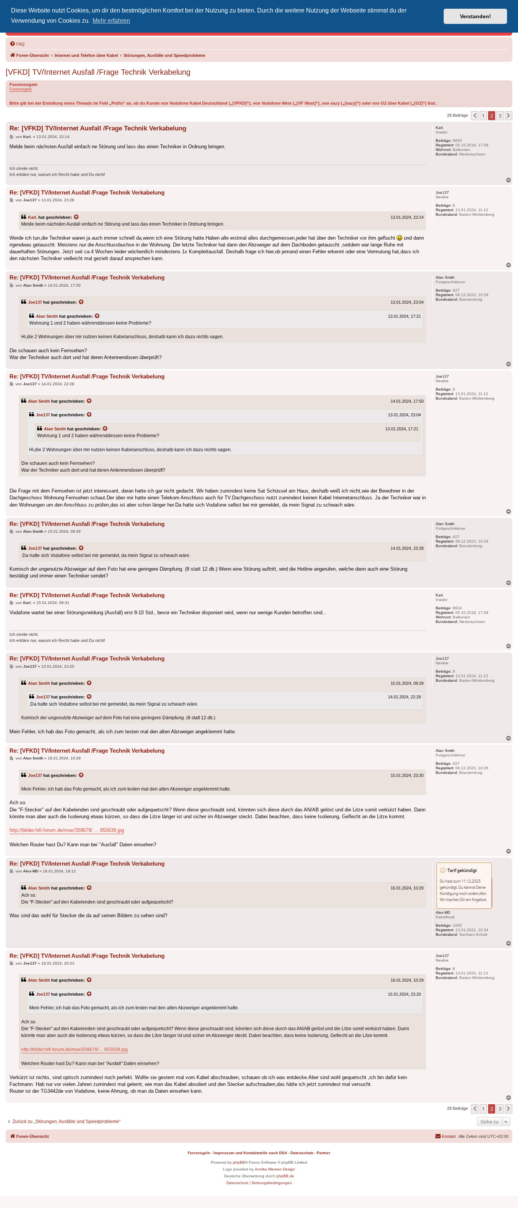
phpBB (239, 1162)
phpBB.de (285, 1176)
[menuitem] (17, 44)
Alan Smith (47, 316)
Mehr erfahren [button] (111, 20)
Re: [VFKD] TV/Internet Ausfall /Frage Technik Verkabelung (97, 128)
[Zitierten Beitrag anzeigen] (76, 217)
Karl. (32, 217)
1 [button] (483, 115)
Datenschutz (301, 1153)
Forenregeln (20, 89)
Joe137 (35, 302)
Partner (323, 1153)
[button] (475, 115)
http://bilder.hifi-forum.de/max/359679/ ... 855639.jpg (66, 830)
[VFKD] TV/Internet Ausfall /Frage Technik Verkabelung (98, 72)
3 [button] (500, 115)
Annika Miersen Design (275, 1169)
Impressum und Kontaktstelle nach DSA (250, 1153)
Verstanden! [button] (475, 16)
